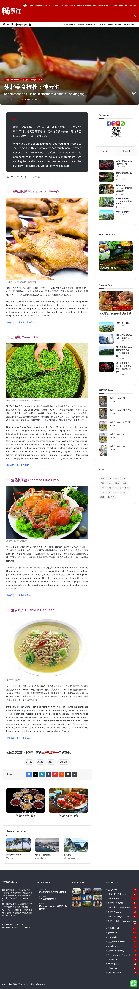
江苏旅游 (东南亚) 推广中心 (111, 24)
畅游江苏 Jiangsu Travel (32, 80)
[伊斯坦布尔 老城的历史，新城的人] (106, 339)
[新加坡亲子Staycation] (97, 897)
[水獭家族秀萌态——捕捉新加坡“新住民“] (106, 202)
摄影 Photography (116, 950)
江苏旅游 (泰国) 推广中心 (87, 24)
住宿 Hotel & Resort (116, 941)
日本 (102, 488)
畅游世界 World (114, 912)
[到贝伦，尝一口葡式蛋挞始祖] (76, 891)
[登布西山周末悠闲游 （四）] (97, 904)
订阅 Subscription (102, 5)
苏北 (52, 762)
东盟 (102, 478)
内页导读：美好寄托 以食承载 (115, 313)
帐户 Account (130, 24)
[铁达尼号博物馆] (87, 897)
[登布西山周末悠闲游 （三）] (76, 904)
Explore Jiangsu (68, 24)
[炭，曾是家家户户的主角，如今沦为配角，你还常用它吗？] (106, 367)
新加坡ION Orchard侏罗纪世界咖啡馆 (124, 188)
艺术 (116, 492)
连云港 (64, 762)
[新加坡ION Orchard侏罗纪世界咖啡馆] (106, 189)
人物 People (113, 946)
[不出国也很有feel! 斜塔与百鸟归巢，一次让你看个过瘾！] (106, 351)
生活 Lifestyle (56, 5)
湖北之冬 (67, 854)
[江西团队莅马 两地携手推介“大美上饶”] (87, 891)
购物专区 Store (84, 5)
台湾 (123, 478)
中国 (109, 478)
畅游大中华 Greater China (119, 907)
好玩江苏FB (51, 752)
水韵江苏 (111, 488)
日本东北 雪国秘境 (43, 854)
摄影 (102, 483)
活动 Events (113, 968)
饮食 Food (112, 932)
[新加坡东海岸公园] (18, 845)
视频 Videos (113, 964)
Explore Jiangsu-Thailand (119, 955)
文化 (109, 483)
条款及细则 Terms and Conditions (16, 927)
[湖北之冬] (76, 845)
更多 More (118, 5)
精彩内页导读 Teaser (117, 894)
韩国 (102, 497)
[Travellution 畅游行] (11, 11)
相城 (102, 492)
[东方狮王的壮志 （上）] (76, 897)
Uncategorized (114, 973)
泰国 (126, 488)
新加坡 (117, 483)
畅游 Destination (38, 5)
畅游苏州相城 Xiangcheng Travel (122, 921)
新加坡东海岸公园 (13, 854)
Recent (126, 151)
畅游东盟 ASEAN (115, 903)
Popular (105, 151)
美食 (41, 762)
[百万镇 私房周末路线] (106, 177)
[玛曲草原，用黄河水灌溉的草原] (87, 904)
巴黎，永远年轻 (122, 211)
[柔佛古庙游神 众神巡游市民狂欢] (106, 165)
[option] (116, 256)
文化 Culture (113, 937)
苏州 (123, 492)
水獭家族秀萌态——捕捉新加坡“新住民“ (124, 201)
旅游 (125, 483)
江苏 (30, 762)
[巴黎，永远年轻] (106, 215)
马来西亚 (111, 497)
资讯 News (70, 5)
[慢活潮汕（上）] (97, 891)
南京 (116, 478)
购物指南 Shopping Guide (12, 924)
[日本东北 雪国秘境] (47, 845)
